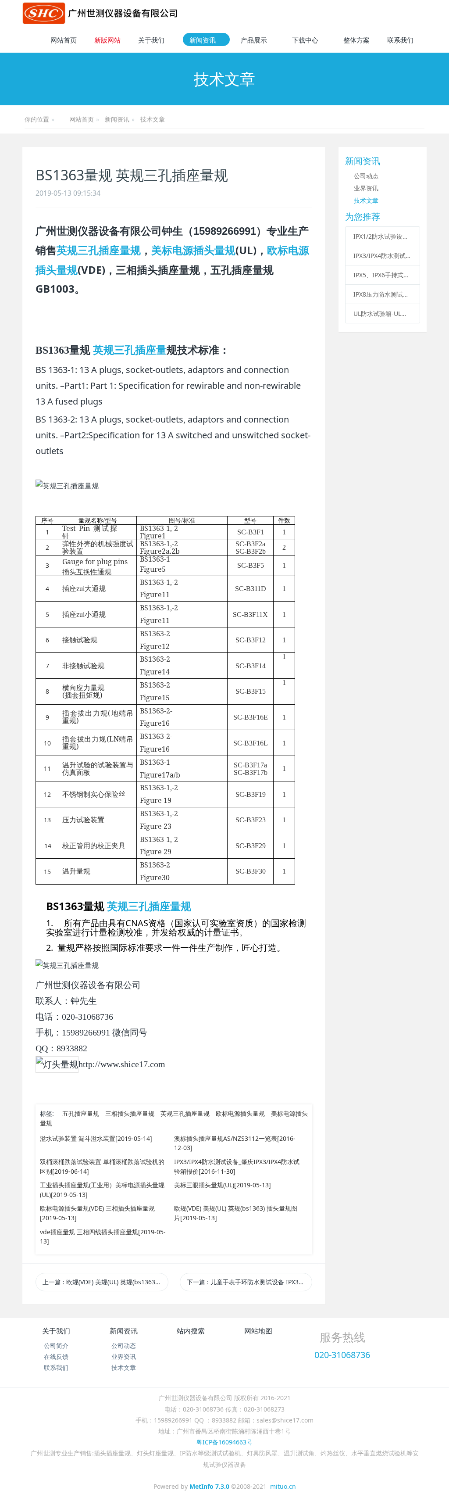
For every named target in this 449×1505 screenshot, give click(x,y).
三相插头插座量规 (129, 1113)
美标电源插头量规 (193, 250)
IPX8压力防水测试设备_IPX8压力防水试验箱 (382, 294)
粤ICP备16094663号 (224, 1442)
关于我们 (56, 1331)
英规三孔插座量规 (99, 250)
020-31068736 (342, 1355)
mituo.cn (283, 1486)
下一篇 (249, 1282)
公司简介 (56, 1345)
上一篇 (105, 1282)
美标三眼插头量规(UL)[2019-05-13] (222, 1185)
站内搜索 (191, 1331)
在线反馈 (56, 1356)
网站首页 (63, 40)
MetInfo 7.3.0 (209, 1486)
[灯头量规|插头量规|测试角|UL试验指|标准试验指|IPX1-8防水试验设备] (100, 13)
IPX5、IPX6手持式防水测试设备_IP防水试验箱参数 (382, 275)
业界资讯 (366, 188)
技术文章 (152, 119)
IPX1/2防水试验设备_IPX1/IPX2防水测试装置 (382, 236)
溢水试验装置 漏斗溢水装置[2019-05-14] (96, 1138)
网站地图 (258, 1331)
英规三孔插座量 (130, 350)
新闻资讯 (117, 119)
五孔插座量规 (80, 1113)
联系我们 (56, 1367)
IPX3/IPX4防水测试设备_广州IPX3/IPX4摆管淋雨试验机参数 (382, 255)
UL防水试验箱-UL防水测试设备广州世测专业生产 (382, 313)
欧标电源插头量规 (240, 1113)
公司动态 (366, 176)
